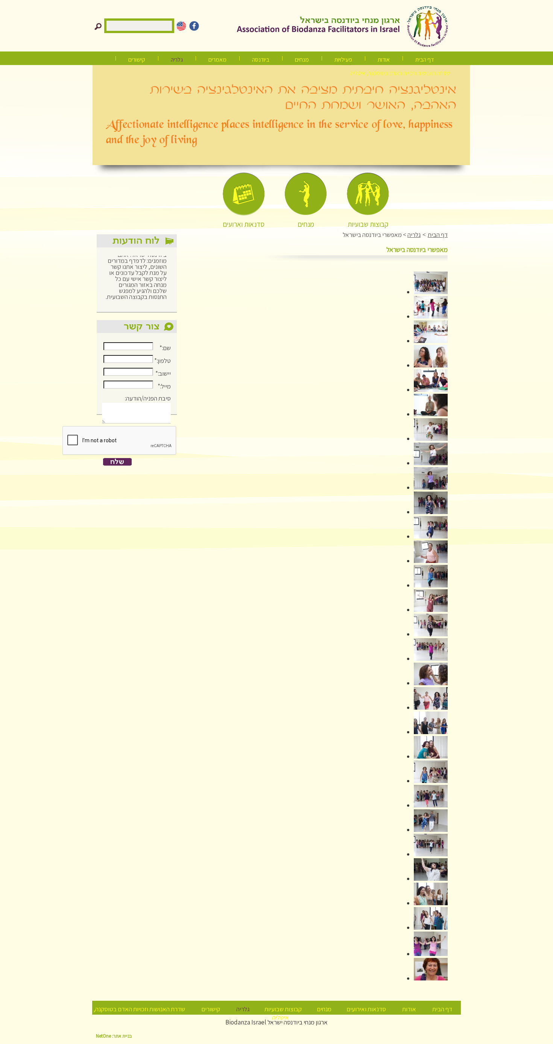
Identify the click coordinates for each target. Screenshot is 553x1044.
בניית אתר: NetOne (114, 1036)
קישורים (136, 60)
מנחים (302, 60)
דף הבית (424, 60)
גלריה (414, 235)
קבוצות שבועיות (283, 1009)
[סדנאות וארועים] (243, 194)
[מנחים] (305, 194)
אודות (384, 60)
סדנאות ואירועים (366, 1009)
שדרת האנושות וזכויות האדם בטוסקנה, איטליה (400, 73)
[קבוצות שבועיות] (367, 194)
